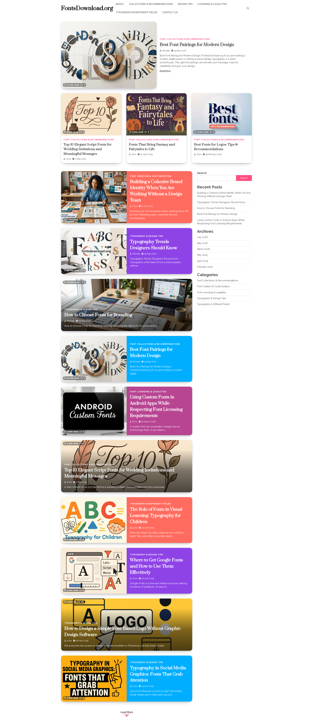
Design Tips (185, 4)
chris (134, 421)
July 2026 (202, 237)
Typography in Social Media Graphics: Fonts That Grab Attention (158, 674)
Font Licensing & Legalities (148, 391)
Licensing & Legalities (212, 4)
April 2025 (202, 261)
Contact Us (170, 12)
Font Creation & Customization (150, 176)
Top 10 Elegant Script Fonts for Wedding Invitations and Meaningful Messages (88, 149)
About (120, 4)
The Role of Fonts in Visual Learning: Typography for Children (156, 516)
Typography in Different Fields (136, 12)
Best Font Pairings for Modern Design (197, 44)
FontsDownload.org (87, 8)
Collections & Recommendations (151, 4)
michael (166, 50)
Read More (165, 71)
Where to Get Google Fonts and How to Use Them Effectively (156, 566)
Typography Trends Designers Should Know (221, 202)
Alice (68, 159)
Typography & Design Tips (146, 236)
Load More (126, 712)
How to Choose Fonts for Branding (98, 315)
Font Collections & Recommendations (185, 39)
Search (202, 173)
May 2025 (202, 255)
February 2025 (205, 267)
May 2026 (202, 243)
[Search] (247, 8)
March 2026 (203, 249)
